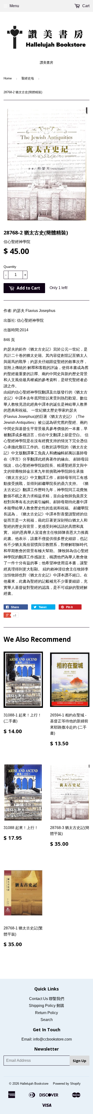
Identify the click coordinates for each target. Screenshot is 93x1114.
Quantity (10, 267)
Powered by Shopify (67, 1083)
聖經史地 (27, 78)
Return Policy (46, 1013)
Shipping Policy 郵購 (46, 1006)
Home (8, 78)
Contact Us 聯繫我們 (46, 999)
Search (47, 1020)
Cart (85, 6)
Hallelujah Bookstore (34, 1083)
